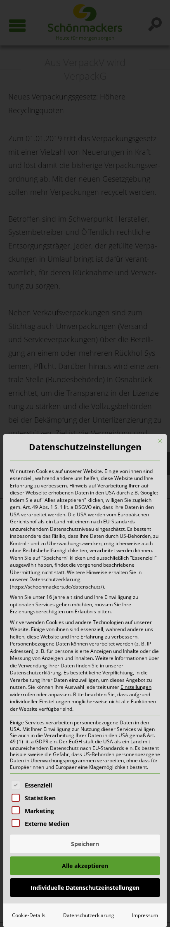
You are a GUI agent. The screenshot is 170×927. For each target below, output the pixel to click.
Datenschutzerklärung (35, 672)
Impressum (145, 915)
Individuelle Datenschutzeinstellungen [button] (85, 888)
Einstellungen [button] (135, 687)
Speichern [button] (85, 844)
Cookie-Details (28, 915)
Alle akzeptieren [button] (85, 866)
